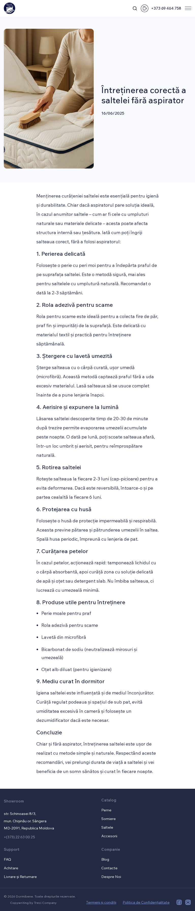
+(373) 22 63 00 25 (19, 836)
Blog (105, 859)
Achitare (11, 868)
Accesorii (109, 835)
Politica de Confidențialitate (124, 896)
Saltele (107, 827)
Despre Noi (111, 876)
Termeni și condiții (101, 902)
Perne (106, 810)
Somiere (108, 818)
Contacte (109, 868)
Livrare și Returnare (20, 876)
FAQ (7, 859)
